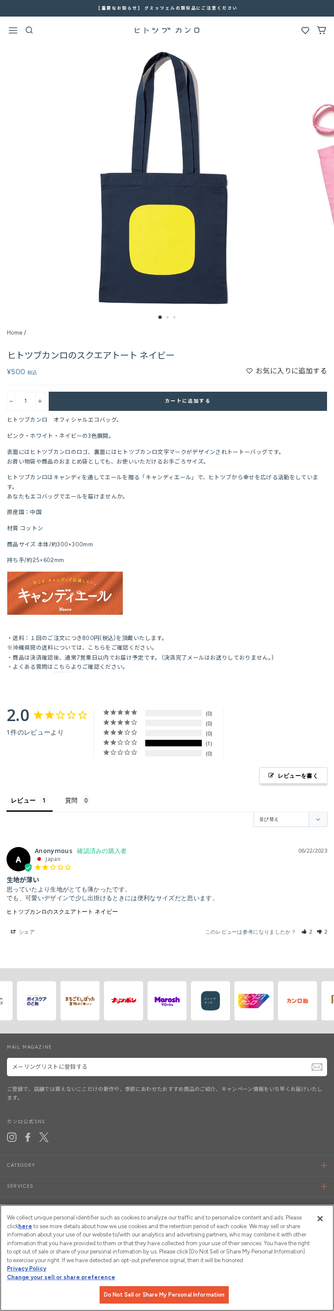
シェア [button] (26, 931)
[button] (307, 931)
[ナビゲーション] (13, 31)
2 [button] (168, 318)
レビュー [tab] (23, 800)
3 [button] (175, 318)
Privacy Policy (26, 1268)
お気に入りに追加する (291, 371)
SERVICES (20, 1186)
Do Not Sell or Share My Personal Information (164, 1294)
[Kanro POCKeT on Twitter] (44, 1137)
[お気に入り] (305, 32)
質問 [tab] (71, 800)
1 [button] (160, 317)
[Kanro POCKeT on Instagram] (12, 1137)
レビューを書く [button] (298, 775)
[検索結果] (29, 32)
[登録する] (317, 1067)
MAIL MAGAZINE (29, 1047)
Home (14, 332)
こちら (96, 647)
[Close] (320, 1218)
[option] (167, 175)
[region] (167, 1258)
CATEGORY (21, 1165)
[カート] (321, 32)
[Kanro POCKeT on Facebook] (28, 1137)
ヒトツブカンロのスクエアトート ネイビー (62, 911)
